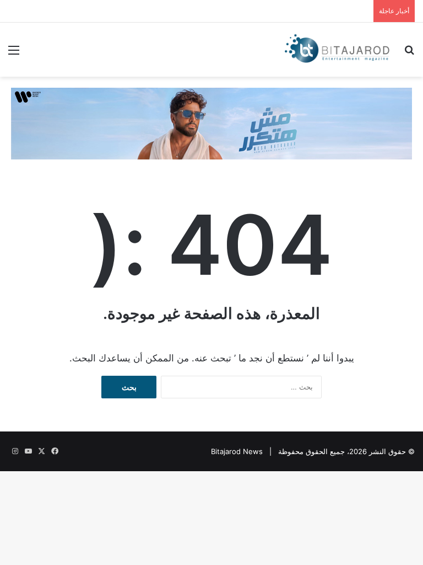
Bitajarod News (237, 451)
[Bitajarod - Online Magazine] (337, 49)
